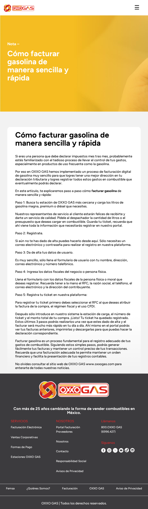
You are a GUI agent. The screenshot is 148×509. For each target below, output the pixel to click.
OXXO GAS (96, 488)
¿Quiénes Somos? (38, 488)
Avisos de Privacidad (69, 471)
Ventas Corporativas (24, 437)
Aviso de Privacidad (129, 488)
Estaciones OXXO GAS (25, 457)
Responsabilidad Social (71, 461)
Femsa (10, 488)
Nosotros (62, 441)
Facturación (69, 488)
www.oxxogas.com (100, 364)
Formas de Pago (21, 447)
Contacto (62, 451)
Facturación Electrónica (26, 427)
